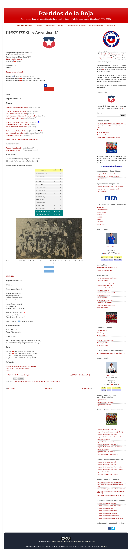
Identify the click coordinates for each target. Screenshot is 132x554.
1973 (15, 381)
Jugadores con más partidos (76, 25)
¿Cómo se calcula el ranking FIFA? (107, 267)
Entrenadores (50, 25)
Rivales (60, 25)
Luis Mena (112, 375)
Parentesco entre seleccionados (106, 293)
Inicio (47, 388)
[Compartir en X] (19, 379)
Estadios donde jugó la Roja (105, 300)
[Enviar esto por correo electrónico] (14, 379)
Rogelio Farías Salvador (14, 148)
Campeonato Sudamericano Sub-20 (107, 444)
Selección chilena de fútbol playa (106, 503)
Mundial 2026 (101, 224)
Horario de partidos (102, 298)
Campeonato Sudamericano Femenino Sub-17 (110, 437)
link (103, 69)
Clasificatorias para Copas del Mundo (108, 176)
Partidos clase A (55, 381)
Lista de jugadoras (102, 333)
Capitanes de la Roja (103, 290)
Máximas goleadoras (103, 343)
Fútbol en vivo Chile (102, 132)
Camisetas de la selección (104, 285)
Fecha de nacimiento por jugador (106, 283)
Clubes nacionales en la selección (107, 278)
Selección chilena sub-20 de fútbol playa (109, 505)
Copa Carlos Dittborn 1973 (40, 381)
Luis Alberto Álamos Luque (29, 139)
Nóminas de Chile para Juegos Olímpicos (109, 482)
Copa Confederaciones (104, 405)
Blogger (104, 546)
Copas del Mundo (102, 179)
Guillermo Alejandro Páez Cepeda (17, 124)
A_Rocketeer (57, 263)
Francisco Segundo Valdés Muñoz (17, 122)
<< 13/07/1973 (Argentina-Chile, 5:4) (18, 375)
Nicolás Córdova (112, 247)
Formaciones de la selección (105, 288)
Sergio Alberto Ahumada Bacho (17, 127)
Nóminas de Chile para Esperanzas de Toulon (110, 495)
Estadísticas (111, 25)
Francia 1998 (101, 207)
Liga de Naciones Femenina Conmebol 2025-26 (111, 353)
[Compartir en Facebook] (21, 379)
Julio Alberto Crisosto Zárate (16, 133)
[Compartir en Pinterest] (23, 379)
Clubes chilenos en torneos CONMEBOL (108, 137)
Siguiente (86, 388)
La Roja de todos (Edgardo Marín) (17, 368)
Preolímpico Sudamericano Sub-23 (107, 454)
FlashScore (100, 130)
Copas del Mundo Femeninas (105, 402)
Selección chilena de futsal (105, 508)
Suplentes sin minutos (103, 295)
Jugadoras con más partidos (105, 340)
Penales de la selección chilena (106, 305)
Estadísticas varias (102, 307)
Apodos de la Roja (102, 280)
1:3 (118, 384)
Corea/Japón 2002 (102, 209)
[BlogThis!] (16, 379)
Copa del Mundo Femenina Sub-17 (107, 442)
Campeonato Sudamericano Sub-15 (107, 429)
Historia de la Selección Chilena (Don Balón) (21, 366)
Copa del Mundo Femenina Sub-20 (107, 451)
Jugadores (38, 25)
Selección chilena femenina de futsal (108, 515)
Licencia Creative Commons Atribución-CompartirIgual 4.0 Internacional (73, 541)
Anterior (11, 388)
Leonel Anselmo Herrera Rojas (16, 114)
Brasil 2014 (100, 217)
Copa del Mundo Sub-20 (104, 449)
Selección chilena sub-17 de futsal (107, 513)
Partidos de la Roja (66, 13)
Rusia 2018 (100, 219)
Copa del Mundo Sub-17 (104, 439)
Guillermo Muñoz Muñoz (14, 150)
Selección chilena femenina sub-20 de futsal (110, 518)
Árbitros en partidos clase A (105, 302)
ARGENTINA (10, 276)
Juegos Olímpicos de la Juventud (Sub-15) (110, 432)
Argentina (28, 381)
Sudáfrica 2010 (101, 214)
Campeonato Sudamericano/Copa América (110, 174)
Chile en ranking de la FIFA (104, 270)
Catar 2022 (100, 222)
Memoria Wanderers (103, 135)
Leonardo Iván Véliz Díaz (14, 135)
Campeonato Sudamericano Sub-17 (107, 434)
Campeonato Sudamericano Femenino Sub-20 (110, 447)
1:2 (119, 254)
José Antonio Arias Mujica (15, 118)
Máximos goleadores (96, 25)
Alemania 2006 (101, 212)
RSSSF (8, 371)
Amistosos (21, 381)
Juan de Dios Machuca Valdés (16, 112)
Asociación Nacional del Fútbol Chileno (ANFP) (111, 123)
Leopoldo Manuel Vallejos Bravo (17, 107)
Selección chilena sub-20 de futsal (107, 510)
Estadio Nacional (16, 59)
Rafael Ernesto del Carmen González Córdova (21, 116)
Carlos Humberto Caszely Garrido (17, 131)
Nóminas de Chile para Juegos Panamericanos (111, 489)
